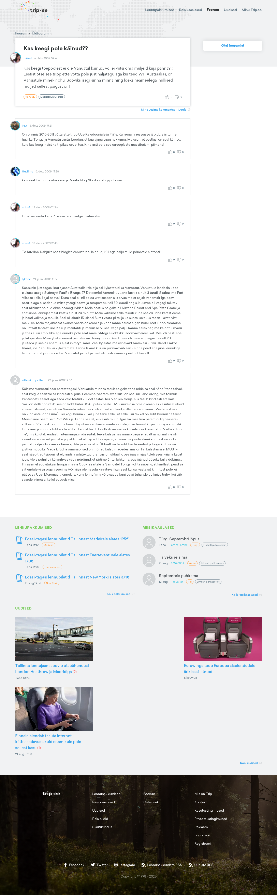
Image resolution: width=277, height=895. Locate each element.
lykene (26, 279)
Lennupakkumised (159, 10)
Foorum (213, 9)
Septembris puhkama (178, 575)
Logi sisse (201, 835)
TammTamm (178, 545)
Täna (162, 545)
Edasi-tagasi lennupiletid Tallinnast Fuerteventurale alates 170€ (77, 558)
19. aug (163, 582)
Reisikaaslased (190, 10)
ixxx (24, 125)
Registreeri (202, 843)
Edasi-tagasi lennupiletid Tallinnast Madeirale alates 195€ (77, 539)
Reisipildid (100, 818)
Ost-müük (151, 802)
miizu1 (28, 58)
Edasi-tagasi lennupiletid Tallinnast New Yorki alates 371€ (77, 577)
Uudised (230, 10)
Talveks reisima (173, 557)
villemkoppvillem (33, 380)
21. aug (163, 563)
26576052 (177, 563)
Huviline (27, 171)
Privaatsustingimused (210, 818)
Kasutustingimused (209, 810)
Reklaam (201, 827)
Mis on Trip (203, 794)
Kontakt (200, 802)
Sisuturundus (102, 827)
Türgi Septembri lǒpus (179, 539)
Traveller (177, 582)
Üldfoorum (40, 33)
